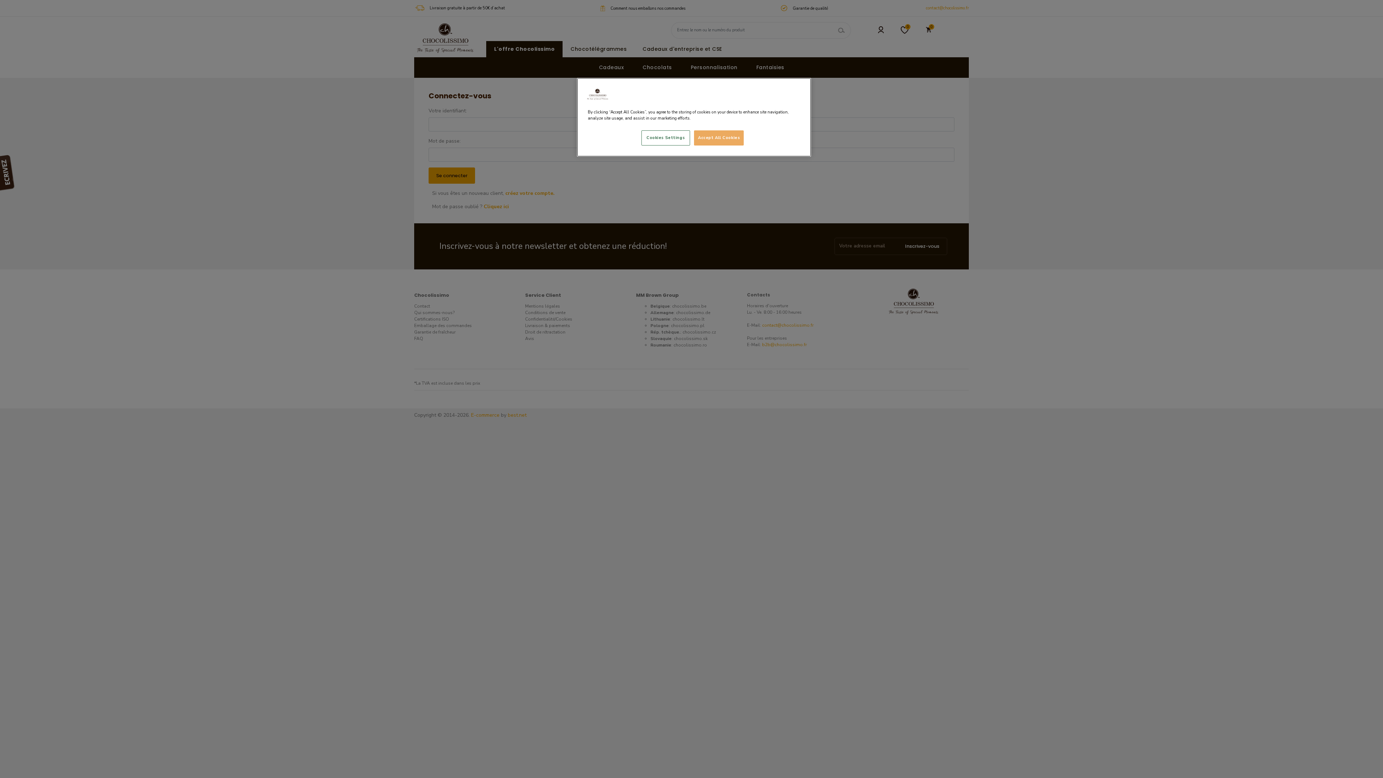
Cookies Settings (665, 137)
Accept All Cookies (719, 137)
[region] (694, 117)
